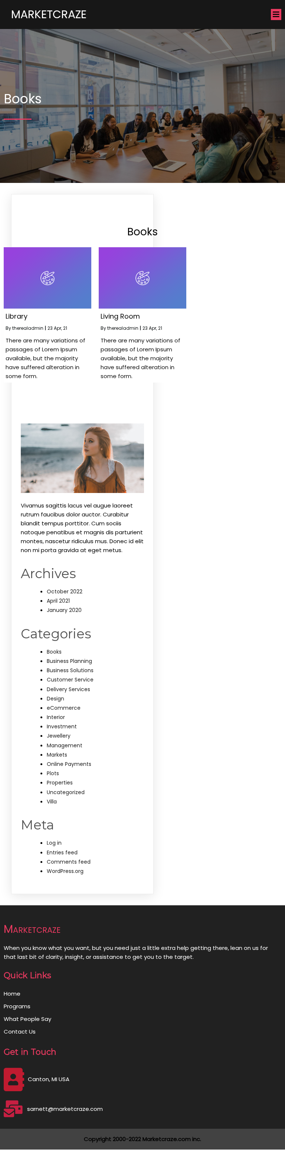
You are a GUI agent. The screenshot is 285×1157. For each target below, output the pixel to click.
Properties (60, 782)
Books (54, 651)
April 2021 (58, 601)
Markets (57, 754)
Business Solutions (70, 670)
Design (55, 698)
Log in (54, 843)
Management (64, 745)
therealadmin (27, 328)
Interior (56, 717)
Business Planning (69, 661)
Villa (52, 801)
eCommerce (64, 708)
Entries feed (62, 852)
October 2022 (64, 591)
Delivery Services (68, 689)
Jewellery (59, 735)
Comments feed (69, 862)
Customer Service (70, 679)
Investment (62, 726)
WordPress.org (65, 871)
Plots (53, 773)
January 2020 (64, 610)
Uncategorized (66, 792)
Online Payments (69, 764)
